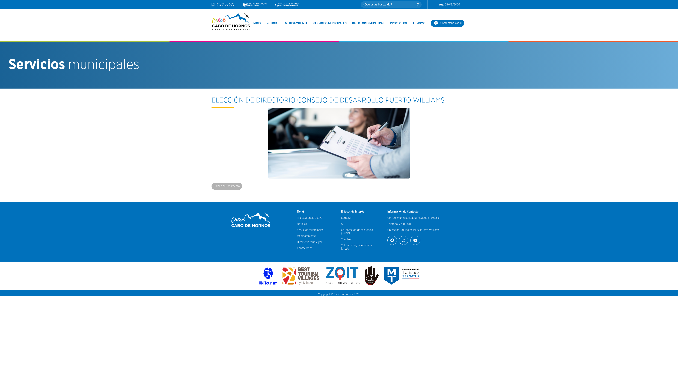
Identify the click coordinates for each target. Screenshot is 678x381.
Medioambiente (296, 23)
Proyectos (398, 23)
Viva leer (346, 239)
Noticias (272, 23)
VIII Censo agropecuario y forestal (357, 247)
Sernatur (346, 217)
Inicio (257, 23)
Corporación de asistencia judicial (357, 232)
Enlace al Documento (227, 186)
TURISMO (419, 23)
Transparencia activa (309, 217)
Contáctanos (304, 248)
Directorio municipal (368, 23)
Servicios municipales (330, 23)
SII (342, 224)
